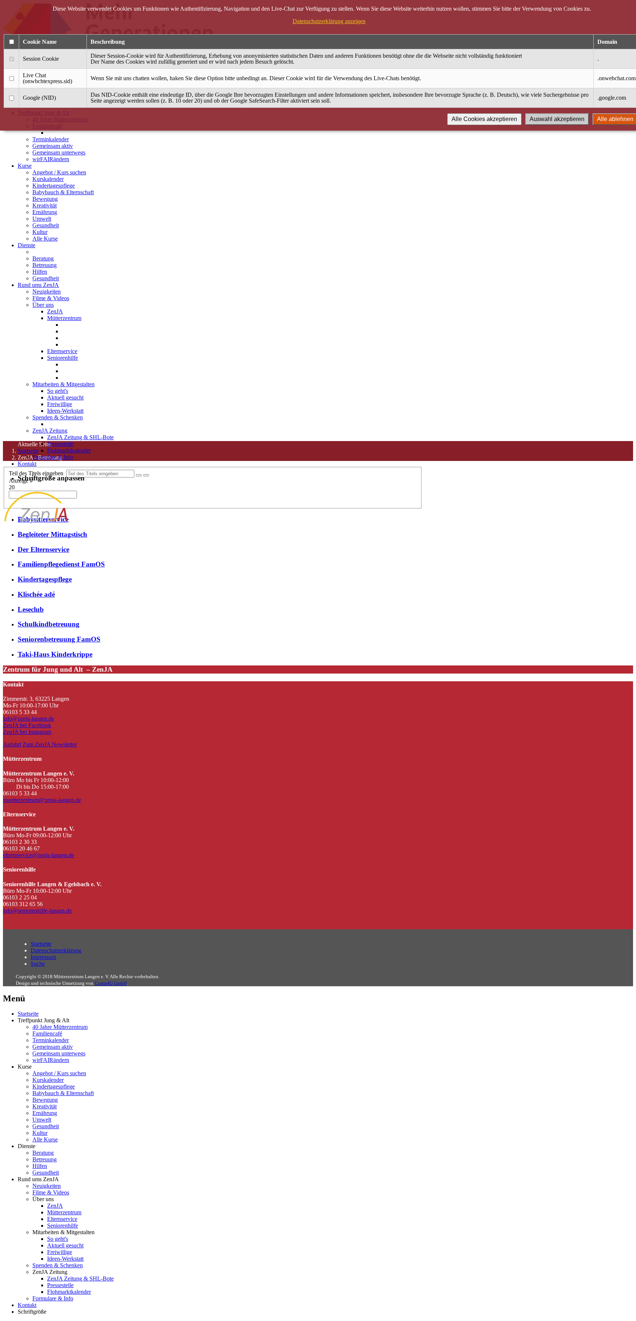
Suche (38, 963)
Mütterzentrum (64, 318)
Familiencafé (47, 1033)
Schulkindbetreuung (49, 624)
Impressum (43, 957)
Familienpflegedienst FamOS (61, 564)
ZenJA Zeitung (49, 430)
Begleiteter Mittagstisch (52, 534)
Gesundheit (45, 225)
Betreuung (44, 265)
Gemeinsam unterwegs (58, 152)
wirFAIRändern (50, 159)
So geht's (57, 391)
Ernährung (44, 212)
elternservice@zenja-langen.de (38, 855)
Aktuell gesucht (65, 397)
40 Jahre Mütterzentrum (60, 1027)
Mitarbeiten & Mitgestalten (63, 384)
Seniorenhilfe (62, 358)
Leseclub (31, 609)
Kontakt (27, 464)
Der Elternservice (43, 549)
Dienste (26, 245)
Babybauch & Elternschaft (63, 192)
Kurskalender (48, 179)
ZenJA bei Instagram (27, 732)
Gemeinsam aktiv (52, 146)
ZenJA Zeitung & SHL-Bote (80, 437)
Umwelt (41, 219)
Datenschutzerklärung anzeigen (329, 21)
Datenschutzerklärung (56, 950)
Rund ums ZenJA (38, 285)
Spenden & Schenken (57, 417)
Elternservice (62, 351)
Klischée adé (36, 594)
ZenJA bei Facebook (27, 725)
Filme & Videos (50, 298)
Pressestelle (60, 444)
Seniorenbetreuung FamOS (59, 639)
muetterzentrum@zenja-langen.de (42, 800)
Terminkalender (50, 139)
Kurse (25, 166)
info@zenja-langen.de (28, 718)
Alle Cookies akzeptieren (484, 119)
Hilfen (39, 272)
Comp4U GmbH (111, 983)
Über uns (43, 305)
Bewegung (45, 199)
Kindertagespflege (53, 185)
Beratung (43, 258)
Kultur (39, 232)
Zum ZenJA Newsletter (49, 744)
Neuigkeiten (46, 291)
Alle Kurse (45, 238)
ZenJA (55, 311)
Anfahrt (12, 744)
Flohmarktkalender (69, 450)
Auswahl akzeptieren (557, 119)
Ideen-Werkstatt (65, 411)
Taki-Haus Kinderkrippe (55, 654)
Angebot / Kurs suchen (59, 172)
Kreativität (44, 205)
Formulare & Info (52, 457)
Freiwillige (59, 404)
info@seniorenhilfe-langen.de (37, 911)
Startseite (41, 944)
